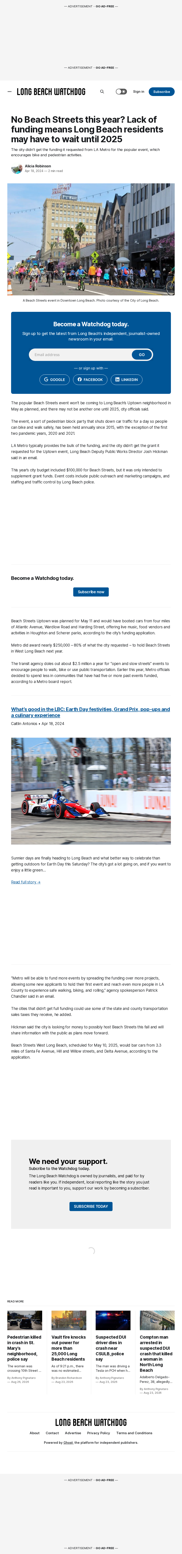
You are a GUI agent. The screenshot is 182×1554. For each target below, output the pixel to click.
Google (57, 379)
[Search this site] (102, 91)
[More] (9, 91)
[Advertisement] (91, 522)
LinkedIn (129, 379)
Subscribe (161, 92)
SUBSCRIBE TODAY (91, 1206)
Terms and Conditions (134, 1433)
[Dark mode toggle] (121, 91)
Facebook (93, 379)
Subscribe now (91, 592)
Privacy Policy (98, 1433)
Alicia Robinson (38, 166)
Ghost (68, 1442)
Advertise (73, 1433)
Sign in (138, 91)
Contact (52, 1433)
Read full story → (26, 882)
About (35, 1433)
